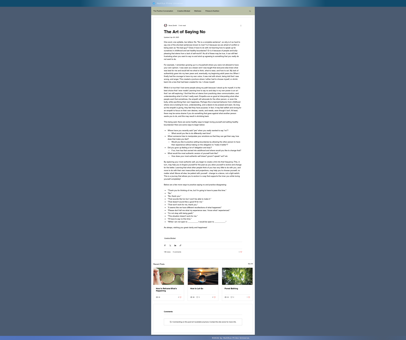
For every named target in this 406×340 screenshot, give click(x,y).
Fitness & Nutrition (212, 11)
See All (250, 264)
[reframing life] (168, 276)
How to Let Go (196, 288)
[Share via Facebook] (165, 245)
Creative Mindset (183, 11)
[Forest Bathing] (237, 276)
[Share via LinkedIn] (175, 245)
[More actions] (241, 25)
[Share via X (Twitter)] (170, 245)
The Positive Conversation (163, 11)
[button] (250, 11)
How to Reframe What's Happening (166, 289)
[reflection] (203, 276)
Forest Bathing (231, 288)
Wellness (197, 11)
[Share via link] (180, 245)
